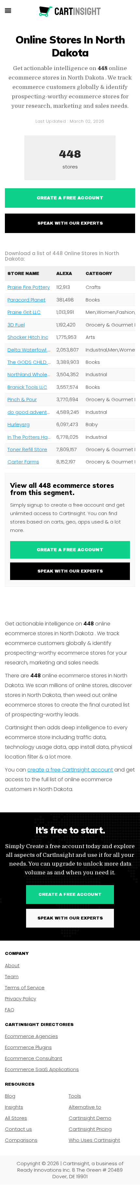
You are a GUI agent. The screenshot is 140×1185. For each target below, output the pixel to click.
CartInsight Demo (90, 1118)
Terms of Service (25, 987)
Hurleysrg (18, 424)
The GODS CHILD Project (35, 362)
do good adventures (32, 412)
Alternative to (85, 1107)
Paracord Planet (26, 299)
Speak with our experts (70, 223)
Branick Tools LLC (27, 387)
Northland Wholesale (32, 374)
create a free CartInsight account (70, 769)
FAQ (9, 1009)
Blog (10, 1095)
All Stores (16, 1118)
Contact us (18, 1129)
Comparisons (21, 1140)
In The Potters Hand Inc (34, 437)
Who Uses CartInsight (94, 1140)
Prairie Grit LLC (24, 312)
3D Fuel (16, 324)
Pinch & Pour (22, 399)
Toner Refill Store (27, 449)
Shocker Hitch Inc (27, 337)
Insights (14, 1107)
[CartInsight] (70, 11)
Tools (75, 1095)
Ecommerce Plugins (28, 1047)
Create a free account (70, 198)
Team (12, 976)
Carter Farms (23, 461)
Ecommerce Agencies (31, 1036)
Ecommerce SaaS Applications (42, 1069)
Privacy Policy (20, 998)
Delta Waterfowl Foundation (41, 349)
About (12, 965)
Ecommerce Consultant (33, 1058)
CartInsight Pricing (90, 1129)
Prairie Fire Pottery (28, 287)
